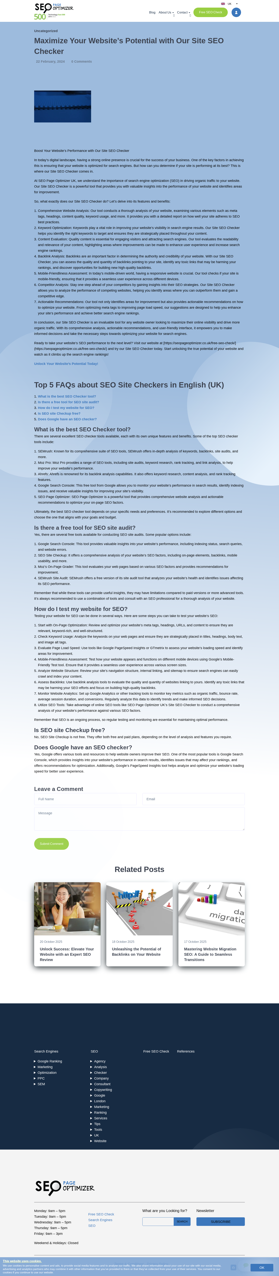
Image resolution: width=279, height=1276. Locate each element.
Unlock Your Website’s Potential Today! (66, 364)
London (100, 1101)
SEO (94, 1051)
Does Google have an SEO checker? (67, 419)
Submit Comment (51, 843)
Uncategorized (46, 31)
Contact (182, 12)
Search (182, 1221)
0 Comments (81, 61)
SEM (41, 1084)
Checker (100, 1073)
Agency (100, 1061)
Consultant (102, 1084)
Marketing (45, 1067)
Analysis (100, 1067)
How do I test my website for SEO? (66, 408)
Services (100, 1118)
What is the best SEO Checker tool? (67, 396)
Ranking (100, 1112)
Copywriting (103, 1090)
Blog (152, 12)
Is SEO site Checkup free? (59, 413)
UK (96, 1135)
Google (99, 1095)
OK (261, 1268)
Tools (98, 1130)
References (186, 1051)
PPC (41, 1078)
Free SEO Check (210, 12)
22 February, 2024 (51, 61)
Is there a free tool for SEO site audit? (68, 402)
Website (100, 1141)
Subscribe (221, 1222)
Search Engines (46, 1051)
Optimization (47, 1073)
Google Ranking (50, 1061)
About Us (165, 12)
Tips (97, 1124)
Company (101, 1078)
